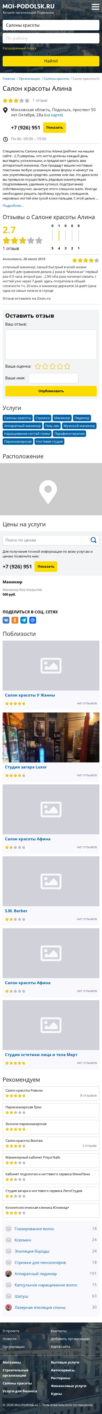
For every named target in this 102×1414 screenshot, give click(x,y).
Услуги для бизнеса (20, 1391)
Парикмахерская (18, 441)
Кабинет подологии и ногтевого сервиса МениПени (47, 1174)
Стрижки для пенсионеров (56, 1262)
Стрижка (43, 418)
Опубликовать (51, 391)
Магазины (12, 1362)
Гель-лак (52, 426)
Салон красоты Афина (27, 839)
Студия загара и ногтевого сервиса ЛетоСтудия (43, 1191)
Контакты (59, 1331)
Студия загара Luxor (26, 767)
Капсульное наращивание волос (56, 1284)
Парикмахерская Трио (23, 1107)
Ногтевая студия (49, 441)
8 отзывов (88, 1095)
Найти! (51, 61)
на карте (53, 115)
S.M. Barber (16, 911)
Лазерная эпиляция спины (56, 1307)
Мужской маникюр (79, 426)
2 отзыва (89, 1146)
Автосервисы (63, 1370)
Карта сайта (60, 1347)
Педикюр (82, 418)
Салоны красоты (17, 418)
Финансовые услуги (68, 1386)
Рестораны (60, 1378)
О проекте (11, 1331)
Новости (9, 1339)
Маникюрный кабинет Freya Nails (32, 1157)
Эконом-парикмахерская (26, 1124)
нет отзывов (87, 703)
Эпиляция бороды (56, 1251)
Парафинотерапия (69, 434)
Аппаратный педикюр (56, 1273)
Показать (54, 127)
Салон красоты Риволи (24, 1090)
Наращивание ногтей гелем (27, 434)
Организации (14, 1347)
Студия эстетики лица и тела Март (41, 1054)
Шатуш (56, 1296)
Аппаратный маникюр (22, 426)
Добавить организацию (70, 1339)
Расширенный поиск (20, 48)
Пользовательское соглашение (67, 1405)
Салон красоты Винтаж (24, 1141)
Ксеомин (56, 1240)
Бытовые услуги (65, 1362)
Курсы (56, 1394)
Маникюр (62, 418)
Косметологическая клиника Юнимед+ (37, 1208)
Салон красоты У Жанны (30, 695)
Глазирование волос (56, 1228)
